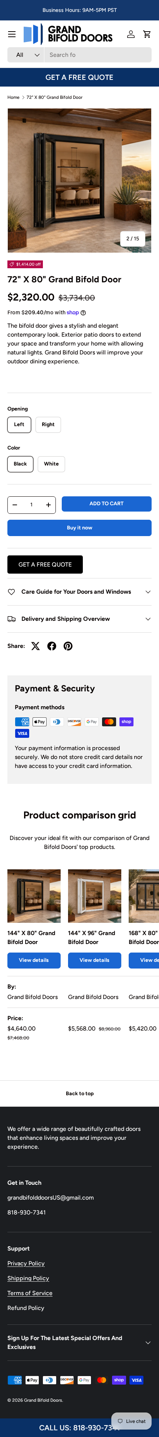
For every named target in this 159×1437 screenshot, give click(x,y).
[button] (147, 34)
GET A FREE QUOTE (79, 77)
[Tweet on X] (35, 646)
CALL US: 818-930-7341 (79, 1427)
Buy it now (79, 528)
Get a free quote (45, 564)
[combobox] (79, 54)
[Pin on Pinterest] (68, 646)
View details (34, 960)
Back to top (80, 1093)
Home (13, 97)
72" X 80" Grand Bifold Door (54, 97)
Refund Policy (25, 1307)
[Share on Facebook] (52, 646)
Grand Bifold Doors (43, 1400)
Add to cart (106, 503)
